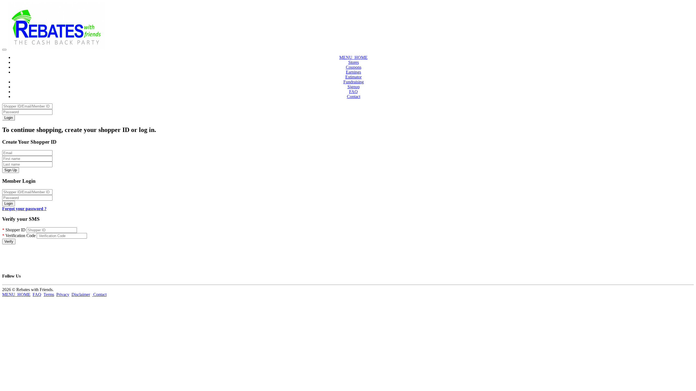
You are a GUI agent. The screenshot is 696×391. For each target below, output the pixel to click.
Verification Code (19, 235)
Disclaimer (81, 294)
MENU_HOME (353, 57)
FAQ (353, 91)
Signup (353, 86)
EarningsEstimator (353, 74)
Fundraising (353, 82)
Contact (353, 96)
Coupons (353, 67)
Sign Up (10, 170)
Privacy (62, 294)
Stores (353, 62)
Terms (49, 294)
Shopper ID (14, 230)
